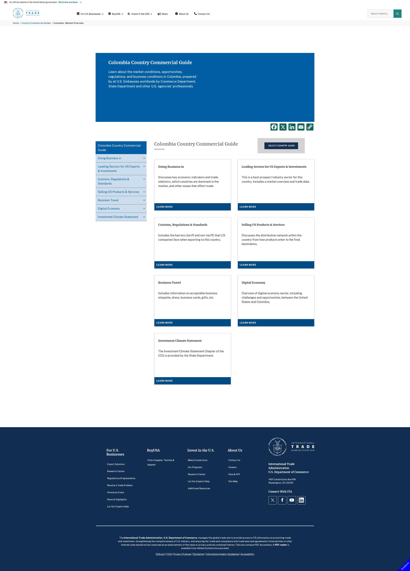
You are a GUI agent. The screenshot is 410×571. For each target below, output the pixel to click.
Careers (232, 467)
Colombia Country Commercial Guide (119, 148)
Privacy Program (182, 554)
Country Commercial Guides (36, 23)
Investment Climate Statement (118, 217)
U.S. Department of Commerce (180, 537)
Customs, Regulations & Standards (113, 181)
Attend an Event (115, 492)
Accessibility (247, 554)
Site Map (233, 481)
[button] (89, 14)
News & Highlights (117, 499)
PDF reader (281, 544)
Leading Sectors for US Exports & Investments (119, 169)
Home (16, 23)
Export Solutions (116, 464)
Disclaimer (199, 554)
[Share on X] (283, 127)
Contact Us (234, 460)
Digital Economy (109, 208)
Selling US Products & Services (118, 192)
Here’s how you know (68, 2)
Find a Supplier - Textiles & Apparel (160, 462)
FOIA (169, 554)
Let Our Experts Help (118, 506)
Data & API (234, 474)
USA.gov (160, 554)
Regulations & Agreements (121, 478)
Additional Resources (199, 488)
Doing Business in (109, 158)
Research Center (116, 471)
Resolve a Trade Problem (120, 485)
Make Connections (197, 460)
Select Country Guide (281, 145)
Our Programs (195, 467)
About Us (235, 450)
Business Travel (108, 200)
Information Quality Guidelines (222, 554)
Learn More (164, 206)
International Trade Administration (143, 537)
